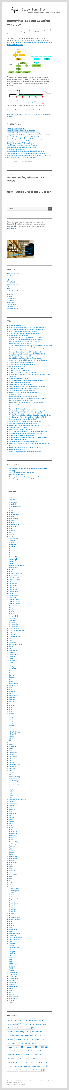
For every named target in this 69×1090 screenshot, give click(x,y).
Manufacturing (13, 781)
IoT (8, 280)
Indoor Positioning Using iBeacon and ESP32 (21, 147)
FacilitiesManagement (16, 644)
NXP (10, 825)
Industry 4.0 (12, 734)
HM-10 (11, 693)
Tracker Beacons (14, 947)
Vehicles (11, 968)
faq (10, 648)
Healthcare (12, 689)
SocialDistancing (14, 917)
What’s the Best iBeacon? (17, 325)
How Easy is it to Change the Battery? (21, 429)
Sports (11, 923)
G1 (10, 671)
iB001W (11, 707)
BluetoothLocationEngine (17, 565)
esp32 (11, 638)
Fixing (11, 659)
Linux (10, 760)
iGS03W (11, 726)
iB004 (10, 711)
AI (9, 508)
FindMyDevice (13, 654)
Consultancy (13, 589)
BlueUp (11, 569)
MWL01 (11, 811)
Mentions (12, 789)
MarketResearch (14, 785)
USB (10, 962)
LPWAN (11, 773)
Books (11, 571)
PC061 (11, 829)
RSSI (26, 162)
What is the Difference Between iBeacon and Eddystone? (27, 411)
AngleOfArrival (13, 518)
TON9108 (12, 943)
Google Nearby (13, 683)
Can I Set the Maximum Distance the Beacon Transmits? (27, 329)
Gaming (11, 675)
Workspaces (13, 998)
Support (11, 925)
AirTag (11, 510)
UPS (10, 960)
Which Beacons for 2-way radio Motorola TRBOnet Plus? (27, 354)
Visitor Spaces (11, 302)
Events (11, 640)
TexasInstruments (14, 933)
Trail (10, 950)
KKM (10, 750)
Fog (10, 665)
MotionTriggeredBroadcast (17, 799)
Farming (11, 652)
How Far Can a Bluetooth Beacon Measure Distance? (26, 339)
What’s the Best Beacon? (17, 368)
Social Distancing (12, 308)
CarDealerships (14, 577)
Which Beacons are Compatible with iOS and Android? (26, 380)
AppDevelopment (14, 524)
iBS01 (11, 716)
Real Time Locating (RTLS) (15, 290)
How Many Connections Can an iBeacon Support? (25, 352)
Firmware (12, 656)
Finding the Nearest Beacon (16, 149)
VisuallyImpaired (14, 978)
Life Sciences (11, 298)
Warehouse (12, 980)
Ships (10, 897)
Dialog (11, 608)
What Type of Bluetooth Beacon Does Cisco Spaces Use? (27, 327)
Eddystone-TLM (14, 626)
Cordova (11, 593)
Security (11, 886)
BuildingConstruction (15, 573)
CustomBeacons (14, 599)
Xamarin (11, 1000)
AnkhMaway (13, 520)
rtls (37, 162)
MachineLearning (14, 777)
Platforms (12, 836)
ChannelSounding (14, 579)
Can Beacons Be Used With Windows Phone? (23, 441)
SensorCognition (14, 890)
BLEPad (11, 555)
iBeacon (11, 713)
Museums (12, 809)
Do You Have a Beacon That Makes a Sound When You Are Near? (30, 425)
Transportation (11, 304)
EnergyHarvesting (14, 636)
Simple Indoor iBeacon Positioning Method (20, 143)
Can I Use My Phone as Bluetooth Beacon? (22, 409)
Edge (10, 632)
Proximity (12, 848)
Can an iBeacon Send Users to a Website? (22, 390)
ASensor (11, 536)
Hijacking (12, 691)
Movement (12, 805)
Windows (12, 994)
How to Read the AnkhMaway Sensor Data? (23, 419)
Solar (10, 921)
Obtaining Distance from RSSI (16, 129)
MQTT (11, 807)
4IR (10, 496)
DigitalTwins (13, 614)
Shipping (11, 895)
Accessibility (13, 504)
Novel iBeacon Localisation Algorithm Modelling (22, 145)
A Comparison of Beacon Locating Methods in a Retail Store (26, 153)
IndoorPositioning (14, 732)
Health (11, 687)
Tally (10, 927)
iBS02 (11, 718)
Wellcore (11, 988)
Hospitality (10, 300)
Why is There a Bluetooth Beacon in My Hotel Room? (26, 403)
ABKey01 (12, 500)
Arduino (11, 534)
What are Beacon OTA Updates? (19, 370)
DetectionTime (13, 606)
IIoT (10, 728)
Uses (8, 278)
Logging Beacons (14, 764)
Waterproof (12, 982)
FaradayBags (13, 650)
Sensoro (11, 893)
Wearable (12, 984)
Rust (10, 876)
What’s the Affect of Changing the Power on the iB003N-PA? (28, 437)
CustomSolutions (14, 604)
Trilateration (42, 162)
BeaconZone (13, 553)
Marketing (10, 294)
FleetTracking (13, 661)
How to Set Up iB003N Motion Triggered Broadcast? (25, 447)
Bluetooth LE (13, 559)
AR (10, 532)
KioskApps (12, 746)
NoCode (11, 817)
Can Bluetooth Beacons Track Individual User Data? (25, 413)
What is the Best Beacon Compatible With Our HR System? (27, 399)
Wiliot (10, 992)
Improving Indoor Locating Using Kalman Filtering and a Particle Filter (29, 155)
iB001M (11, 705)
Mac (10, 775)
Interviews (12, 738)
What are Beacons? (13, 274)
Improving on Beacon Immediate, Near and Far (22, 141)
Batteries (11, 542)
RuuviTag (12, 878)
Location (22, 162)
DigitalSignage (13, 612)
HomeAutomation (14, 695)
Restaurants (12, 862)
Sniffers (11, 913)
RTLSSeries (13, 874)
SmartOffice (12, 911)
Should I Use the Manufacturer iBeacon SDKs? (24, 333)
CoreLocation (13, 597)
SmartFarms (13, 907)
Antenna (11, 522)
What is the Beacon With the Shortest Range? (23, 396)
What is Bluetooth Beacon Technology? (21, 435)
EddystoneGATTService (16, 630)
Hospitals (12, 699)
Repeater (12, 860)
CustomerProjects (14, 602)
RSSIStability (32, 162)
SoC (10, 915)
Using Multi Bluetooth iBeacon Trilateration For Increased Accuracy (28, 135)
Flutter (11, 663)
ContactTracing (13, 591)
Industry (9, 296)
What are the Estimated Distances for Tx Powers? (24, 342)
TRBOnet (12, 954)
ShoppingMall (13, 899)
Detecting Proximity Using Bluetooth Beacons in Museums (25, 151)
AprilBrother (12, 530)
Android (11, 516)
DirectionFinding (14, 616)
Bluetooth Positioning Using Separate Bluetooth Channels (25, 137)
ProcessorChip (13, 842)
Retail (10, 864)
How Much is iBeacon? (16, 405)
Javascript (12, 744)
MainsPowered (13, 779)
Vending (11, 970)
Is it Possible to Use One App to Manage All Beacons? (26, 337)
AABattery (12, 498)
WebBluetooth (13, 986)
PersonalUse (13, 831)
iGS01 (11, 720)
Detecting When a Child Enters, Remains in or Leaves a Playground (30, 477)
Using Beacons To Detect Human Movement (21, 131)
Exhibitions (12, 642)
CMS (10, 581)
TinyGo (11, 941)
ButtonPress (13, 575)
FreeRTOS (12, 669)
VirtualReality (13, 974)
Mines (11, 793)
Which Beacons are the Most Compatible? (22, 364)
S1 (10, 880)
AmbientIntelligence (15, 514)
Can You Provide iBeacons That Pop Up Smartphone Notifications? (30, 346)
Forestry (11, 667)
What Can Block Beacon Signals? (19, 378)
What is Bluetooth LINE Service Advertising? (23, 372)
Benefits (9, 276)
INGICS (11, 736)
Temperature (13, 929)
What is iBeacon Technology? (18, 439)
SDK (10, 884)
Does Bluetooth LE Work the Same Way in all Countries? (27, 386)
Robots (11, 866)
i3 (9, 703)
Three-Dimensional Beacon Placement (21, 473)
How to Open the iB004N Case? (19, 449)
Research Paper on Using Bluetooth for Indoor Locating (24, 139)
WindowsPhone (14, 996)
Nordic (11, 823)
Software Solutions (15, 919)
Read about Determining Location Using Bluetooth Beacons (26, 110)
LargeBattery (13, 752)
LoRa (10, 770)
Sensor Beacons (14, 888)
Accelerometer (13, 502)
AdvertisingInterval (15, 506)
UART (11, 958)
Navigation (12, 813)
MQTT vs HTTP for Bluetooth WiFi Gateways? (23, 331)
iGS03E (11, 724)
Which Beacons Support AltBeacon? (20, 344)
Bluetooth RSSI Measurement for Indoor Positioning (23, 133)
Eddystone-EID (13, 624)
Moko (10, 797)
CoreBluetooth (13, 595)
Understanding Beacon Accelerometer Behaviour (24, 479)
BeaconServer (13, 551)
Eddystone (12, 622)
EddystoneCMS (14, 628)
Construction (13, 587)
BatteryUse (12, 545)
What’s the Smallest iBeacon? (18, 427)
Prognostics (12, 846)
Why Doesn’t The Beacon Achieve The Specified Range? (27, 348)
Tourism (11, 945)
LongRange (12, 768)
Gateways (12, 677)
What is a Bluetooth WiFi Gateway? (20, 350)
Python (11, 850)
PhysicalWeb (13, 833)
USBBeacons (13, 964)
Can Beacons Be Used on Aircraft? (20, 356)
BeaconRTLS (13, 547)
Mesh (8, 288)
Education (10, 306)
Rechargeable (13, 858)
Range (11, 854)
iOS (10, 740)
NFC (10, 815)
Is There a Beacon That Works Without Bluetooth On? (26, 421)
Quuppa (11, 852)
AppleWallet (12, 526)
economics (12, 618)
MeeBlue (11, 787)
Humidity (11, 701)
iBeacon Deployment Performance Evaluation (21, 157)
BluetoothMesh (13, 567)
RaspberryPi (13, 856)
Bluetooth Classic (14, 557)
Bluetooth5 (12, 561)
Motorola (11, 801)
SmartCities (12, 905)
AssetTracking (13, 538)
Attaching (12, 540)
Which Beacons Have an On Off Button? (21, 362)
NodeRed (12, 821)
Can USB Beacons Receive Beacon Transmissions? (25, 358)
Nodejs (11, 819)
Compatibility (13, 583)
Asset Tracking (11, 282)
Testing (11, 931)
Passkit (11, 827)
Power (11, 838)
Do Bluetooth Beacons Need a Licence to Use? (24, 388)
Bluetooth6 (12, 563)
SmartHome (12, 909)
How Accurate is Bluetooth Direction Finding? (23, 423)
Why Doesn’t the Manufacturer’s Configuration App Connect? (28, 431)
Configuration (13, 585)
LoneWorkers (13, 766)
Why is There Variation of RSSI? (19, 335)
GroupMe (12, 685)
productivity (12, 844)
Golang (11, 681)
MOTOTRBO (13, 803)
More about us (11, 228)
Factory (11, 646)
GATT (10, 679)
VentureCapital (13, 972)
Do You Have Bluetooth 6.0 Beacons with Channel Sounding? (28, 360)
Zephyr (11, 1002)
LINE (10, 758)
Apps (8, 286)
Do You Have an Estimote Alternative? (21, 384)
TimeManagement (14, 939)
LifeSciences (13, 756)
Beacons (11, 549)
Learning (11, 754)
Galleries (11, 673)
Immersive (12, 730)
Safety (11, 882)
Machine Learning (12, 284)
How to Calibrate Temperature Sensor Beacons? (24, 392)
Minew (11, 795)
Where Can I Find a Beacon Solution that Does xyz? (25, 433)
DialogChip (12, 610)
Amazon (11, 512)
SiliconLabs (12, 901)
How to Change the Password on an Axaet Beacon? (25, 451)
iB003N (11, 709)
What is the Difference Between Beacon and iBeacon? (26, 407)
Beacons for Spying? (15, 394)
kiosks (11, 748)
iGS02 (11, 722)
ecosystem (12, 620)
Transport (12, 952)
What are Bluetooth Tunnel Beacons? (21, 401)
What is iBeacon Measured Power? (20, 382)
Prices (11, 840)
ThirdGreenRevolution (16, 937)
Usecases (12, 966)
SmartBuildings (14, 903)
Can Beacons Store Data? (17, 366)
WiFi (10, 990)
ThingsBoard (13, 935)
